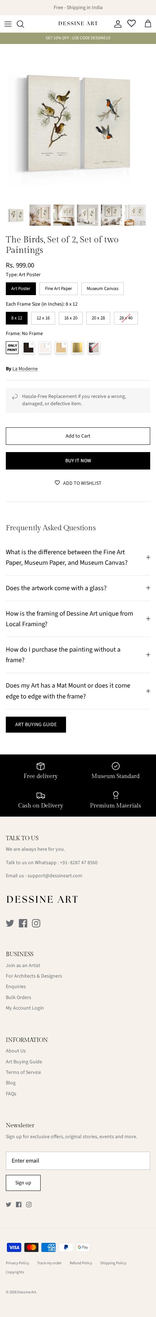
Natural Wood (61, 347)
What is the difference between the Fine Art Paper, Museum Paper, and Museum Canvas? (67, 557)
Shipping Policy (113, 1263)
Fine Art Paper (59, 287)
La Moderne (25, 368)
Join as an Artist (23, 965)
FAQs (11, 1094)
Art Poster (21, 287)
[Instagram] (36, 923)
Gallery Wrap (93, 347)
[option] (78, 122)
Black (28, 347)
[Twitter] (10, 923)
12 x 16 (43, 316)
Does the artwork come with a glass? (56, 588)
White (44, 347)
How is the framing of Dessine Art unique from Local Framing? (69, 619)
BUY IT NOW (78, 460)
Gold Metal (77, 347)
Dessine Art (26, 1292)
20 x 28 (98, 316)
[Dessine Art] (78, 24)
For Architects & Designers (34, 976)
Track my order (49, 1263)
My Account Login (25, 1008)
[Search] (24, 24)
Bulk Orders (18, 997)
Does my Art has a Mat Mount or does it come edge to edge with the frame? (68, 691)
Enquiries (16, 986)
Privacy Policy (17, 1263)
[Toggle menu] (8, 24)
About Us (16, 1051)
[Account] (116, 24)
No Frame (12, 347)
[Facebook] (23, 923)
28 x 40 (126, 316)
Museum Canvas (102, 287)
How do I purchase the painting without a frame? (63, 655)
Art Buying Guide (24, 1062)
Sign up (23, 1183)
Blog (11, 1083)
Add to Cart (78, 436)
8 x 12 (17, 316)
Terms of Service (23, 1072)
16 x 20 (70, 316)
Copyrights (15, 1272)
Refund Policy (81, 1263)
